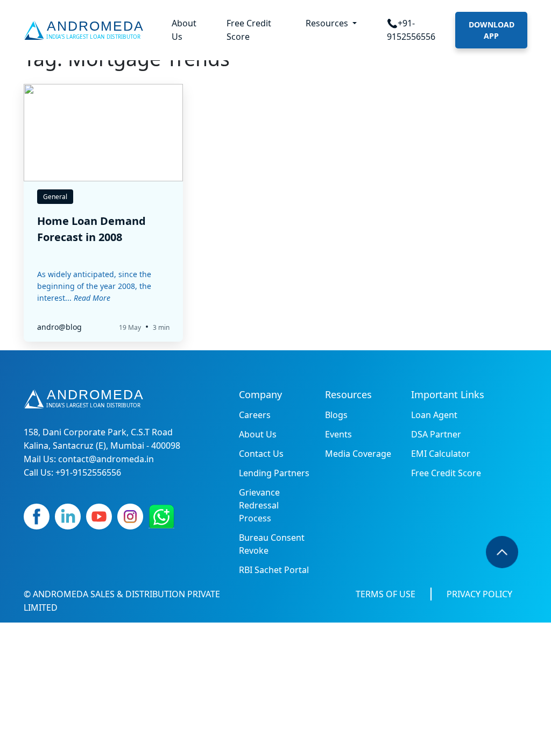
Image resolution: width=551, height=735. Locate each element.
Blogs (336, 415)
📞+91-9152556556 (411, 30)
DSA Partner (436, 434)
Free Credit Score (249, 30)
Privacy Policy (479, 594)
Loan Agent (434, 415)
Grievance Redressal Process (259, 505)
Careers (255, 415)
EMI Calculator (440, 454)
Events (338, 434)
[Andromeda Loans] (86, 30)
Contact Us (261, 454)
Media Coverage (358, 454)
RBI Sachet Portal (274, 570)
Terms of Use (385, 594)
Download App (491, 30)
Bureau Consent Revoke (272, 544)
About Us (184, 30)
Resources (328, 23)
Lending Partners (274, 473)
